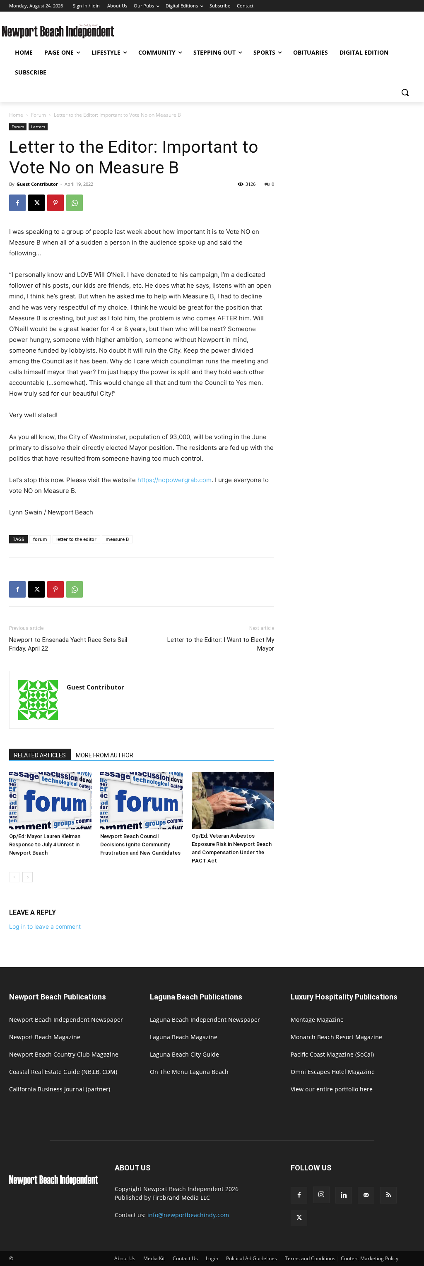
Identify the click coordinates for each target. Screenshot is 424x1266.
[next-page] (27, 877)
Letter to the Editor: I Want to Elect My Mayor (220, 644)
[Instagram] (321, 1195)
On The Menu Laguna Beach (189, 1072)
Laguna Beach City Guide (184, 1054)
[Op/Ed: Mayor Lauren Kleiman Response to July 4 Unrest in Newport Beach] (50, 800)
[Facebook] (17, 203)
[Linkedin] (343, 1195)
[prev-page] (14, 877)
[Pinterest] (55, 203)
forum (40, 539)
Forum (38, 114)
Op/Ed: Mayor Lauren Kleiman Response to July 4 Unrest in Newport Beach (44, 844)
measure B (117, 539)
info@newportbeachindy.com (188, 1215)
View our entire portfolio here (332, 1089)
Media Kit (154, 1258)
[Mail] (366, 1195)
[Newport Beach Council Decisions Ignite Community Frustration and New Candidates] (141, 800)
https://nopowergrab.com (174, 480)
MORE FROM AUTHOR (104, 755)
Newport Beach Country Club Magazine (63, 1054)
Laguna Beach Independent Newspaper (205, 1019)
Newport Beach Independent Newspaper (66, 1019)
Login (212, 1258)
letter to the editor (76, 539)
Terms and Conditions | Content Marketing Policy (341, 1258)
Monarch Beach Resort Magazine (336, 1037)
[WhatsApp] (74, 203)
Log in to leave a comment (45, 926)
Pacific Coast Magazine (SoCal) (332, 1054)
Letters (38, 127)
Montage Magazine (317, 1019)
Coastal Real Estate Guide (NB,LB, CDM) (63, 1072)
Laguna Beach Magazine (183, 1037)
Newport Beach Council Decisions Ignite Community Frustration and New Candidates (140, 844)
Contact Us (185, 1258)
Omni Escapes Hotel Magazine (333, 1072)
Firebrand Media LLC (181, 1197)
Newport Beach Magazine (44, 1037)
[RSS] (388, 1195)
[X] (36, 203)
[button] (405, 92)
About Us (124, 1258)
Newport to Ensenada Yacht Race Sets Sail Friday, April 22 (68, 644)
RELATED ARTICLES (40, 755)
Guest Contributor (37, 184)
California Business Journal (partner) (59, 1089)
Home (16, 114)
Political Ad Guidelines (251, 1258)
